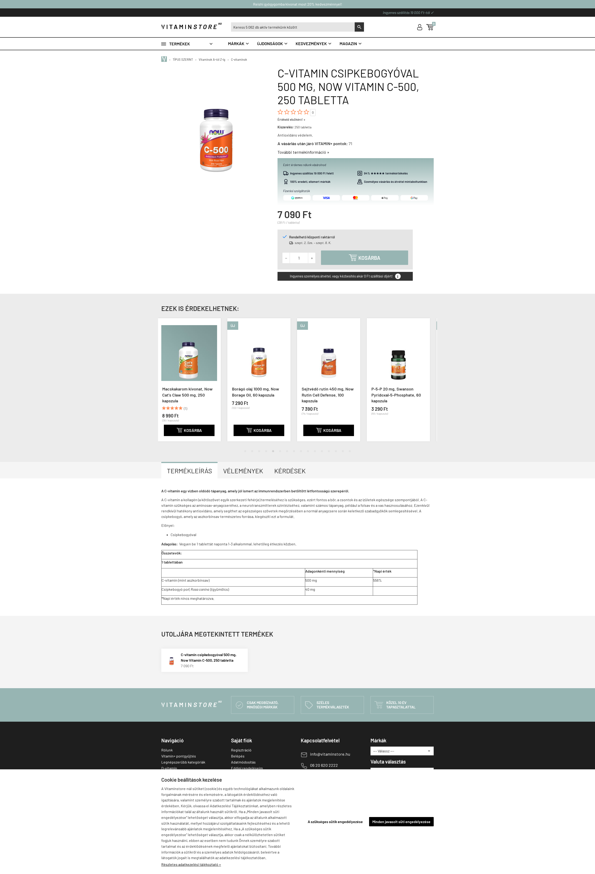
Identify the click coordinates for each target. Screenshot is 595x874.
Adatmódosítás (243, 762)
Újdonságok (272, 43)
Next (428, 383)
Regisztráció (241, 750)
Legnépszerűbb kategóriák (183, 762)
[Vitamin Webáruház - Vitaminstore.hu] (164, 59)
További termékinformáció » (303, 152)
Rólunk (167, 750)
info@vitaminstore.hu (330, 754)
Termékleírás (189, 471)
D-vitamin (169, 768)
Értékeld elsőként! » (291, 119)
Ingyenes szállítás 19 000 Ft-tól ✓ (408, 12)
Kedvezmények (314, 43)
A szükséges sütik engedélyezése (335, 821)
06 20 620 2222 (324, 765)
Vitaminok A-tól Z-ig (212, 59)
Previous (166, 383)
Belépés (238, 756)
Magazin (351, 43)
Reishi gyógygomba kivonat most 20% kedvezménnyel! (297, 4)
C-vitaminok (239, 59)
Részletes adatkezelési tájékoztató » (191, 864)
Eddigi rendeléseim (247, 768)
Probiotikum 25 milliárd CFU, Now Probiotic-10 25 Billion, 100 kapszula (401, 394)
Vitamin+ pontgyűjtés (178, 756)
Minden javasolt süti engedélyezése (401, 821)
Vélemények (243, 471)
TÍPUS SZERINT (183, 59)
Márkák (238, 43)
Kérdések (290, 471)
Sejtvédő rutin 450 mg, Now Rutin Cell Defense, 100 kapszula (262, 394)
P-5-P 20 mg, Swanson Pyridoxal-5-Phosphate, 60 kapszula (330, 394)
